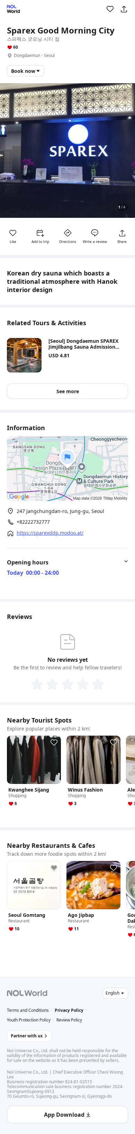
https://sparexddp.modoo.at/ (50, 533)
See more (67, 391)
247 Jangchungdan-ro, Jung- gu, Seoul (60, 511)
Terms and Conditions (28, 1010)
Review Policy (69, 1020)
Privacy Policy (69, 1010)
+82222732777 (33, 522)
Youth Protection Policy (29, 1020)
